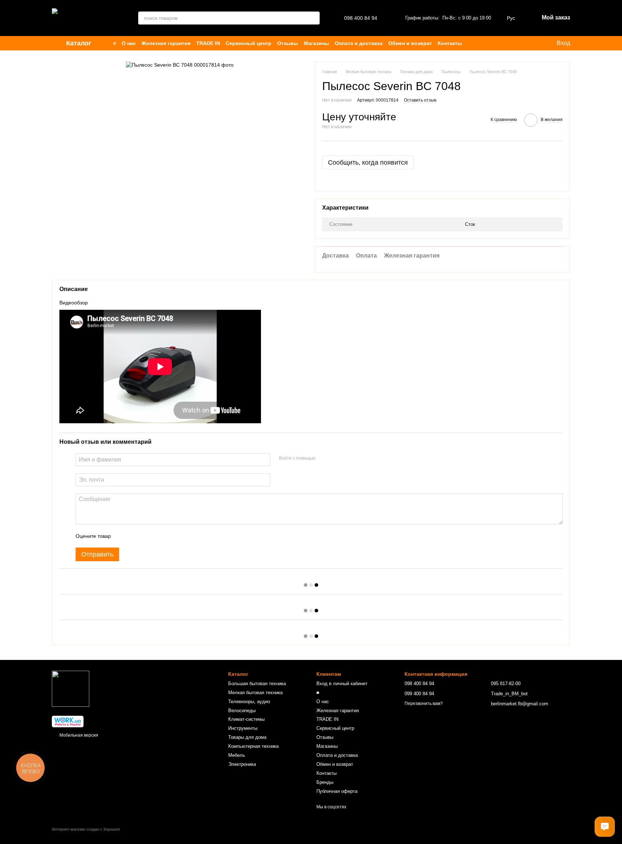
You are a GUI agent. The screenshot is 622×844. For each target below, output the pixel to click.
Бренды (324, 782)
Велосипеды (242, 710)
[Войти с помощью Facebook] (323, 458)
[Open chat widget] (605, 827)
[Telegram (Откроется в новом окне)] (537, 43)
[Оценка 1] (123, 536)
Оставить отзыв (420, 100)
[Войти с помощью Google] (334, 458)
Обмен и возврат (410, 43)
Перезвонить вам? (424, 703)
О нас (129, 43)
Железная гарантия (165, 43)
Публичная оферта (336, 791)
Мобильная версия (78, 735)
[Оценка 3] (146, 536)
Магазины (316, 43)
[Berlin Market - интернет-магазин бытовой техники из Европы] (70, 688)
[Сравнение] (497, 43)
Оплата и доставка (359, 43)
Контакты (450, 43)
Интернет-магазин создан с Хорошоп (86, 829)
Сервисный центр (248, 43)
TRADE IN (208, 43)
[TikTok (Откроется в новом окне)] (519, 43)
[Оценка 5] (169, 536)
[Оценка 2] (134, 536)
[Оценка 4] (157, 536)
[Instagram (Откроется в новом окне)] (511, 43)
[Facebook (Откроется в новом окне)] (528, 43)
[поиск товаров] (313, 18)
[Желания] (482, 43)
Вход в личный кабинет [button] (342, 683)
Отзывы (287, 43)
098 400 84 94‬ (360, 18)
